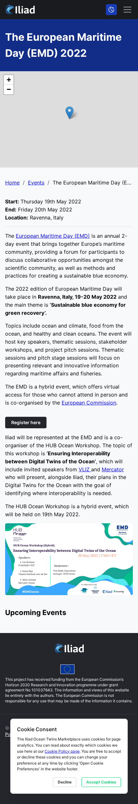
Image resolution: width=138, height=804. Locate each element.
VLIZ (85, 469)
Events (36, 182)
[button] (69, 112)
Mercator (113, 469)
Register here (25, 422)
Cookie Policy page (62, 751)
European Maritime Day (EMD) (53, 236)
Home (12, 182)
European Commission (89, 402)
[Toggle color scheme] (111, 9)
